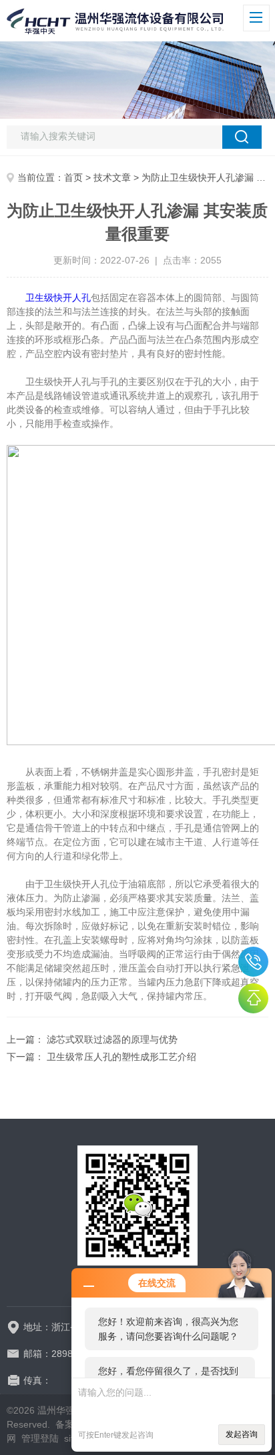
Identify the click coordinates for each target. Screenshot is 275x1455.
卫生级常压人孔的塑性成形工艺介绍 (121, 1056)
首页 (73, 177)
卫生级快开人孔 (58, 297)
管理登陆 (40, 1438)
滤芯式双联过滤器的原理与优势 (112, 1039)
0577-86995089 (253, 962)
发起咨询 (242, 1434)
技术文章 (112, 177)
